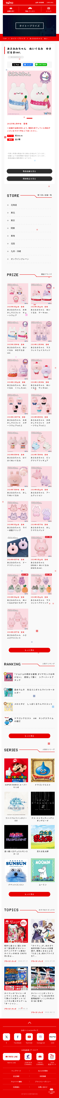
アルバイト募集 (16, 1081)
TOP (5, 38)
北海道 (14, 205)
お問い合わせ (43, 1087)
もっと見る (29, 650)
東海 (13, 236)
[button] (29, 118)
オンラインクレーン (20, 259)
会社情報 (16, 1076)
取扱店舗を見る (29, 171)
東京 (13, 220)
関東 (13, 228)
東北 (13, 213)
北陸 (13, 243)
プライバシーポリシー (43, 1081)
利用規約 (16, 1087)
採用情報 (43, 1076)
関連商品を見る (29, 178)
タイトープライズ (18, 38)
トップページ (16, 1071)
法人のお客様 (43, 1071)
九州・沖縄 (16, 251)
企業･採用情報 (39, 2)
